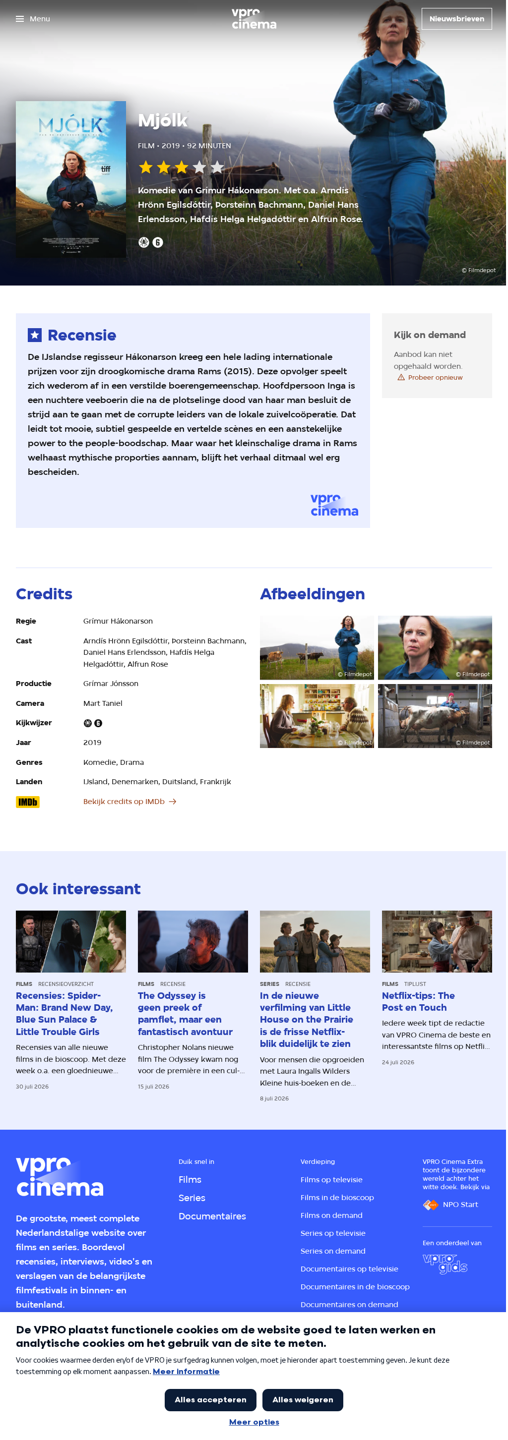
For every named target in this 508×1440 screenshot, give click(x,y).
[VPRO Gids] (445, 1264)
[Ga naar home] (254, 19)
